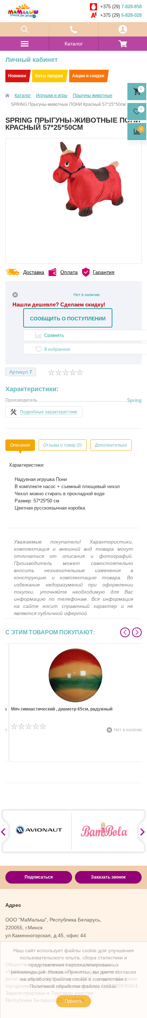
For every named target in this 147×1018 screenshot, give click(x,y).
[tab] (20, 445)
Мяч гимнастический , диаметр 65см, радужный (61, 709)
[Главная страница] (7, 95)
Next (137, 632)
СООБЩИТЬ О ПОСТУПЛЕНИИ (68, 318)
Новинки (17, 75)
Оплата (69, 272)
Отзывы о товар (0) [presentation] (62, 445)
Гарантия (104, 272)
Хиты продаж (49, 75)
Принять (73, 1001)
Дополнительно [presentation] (111, 445)
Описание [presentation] (20, 445)
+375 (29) (121, 6)
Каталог (74, 43)
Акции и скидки (88, 75)
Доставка (33, 272)
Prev (125, 632)
